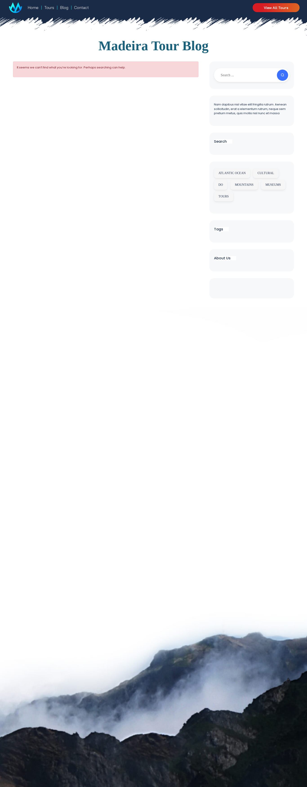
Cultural (266, 173)
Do (220, 184)
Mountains (244, 184)
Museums (273, 184)
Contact (81, 7)
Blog (64, 7)
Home (33, 7)
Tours (49, 7)
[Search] (282, 75)
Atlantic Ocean (232, 173)
